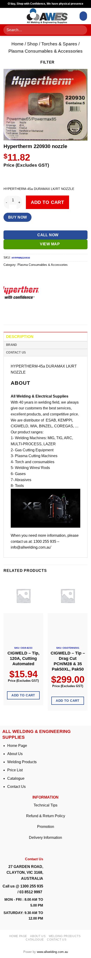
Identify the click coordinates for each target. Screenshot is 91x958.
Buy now (17, 217)
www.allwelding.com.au (52, 952)
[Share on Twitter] (24, 314)
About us (38, 936)
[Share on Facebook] (16, 314)
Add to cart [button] (23, 695)
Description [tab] (20, 336)
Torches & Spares (59, 43)
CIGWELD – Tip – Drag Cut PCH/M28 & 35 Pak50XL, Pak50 (68, 661)
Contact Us (16, 787)
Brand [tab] (11, 345)
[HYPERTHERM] (21, 292)
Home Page (17, 746)
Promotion (45, 827)
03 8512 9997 (31, 892)
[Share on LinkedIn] (50, 314)
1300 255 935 (31, 886)
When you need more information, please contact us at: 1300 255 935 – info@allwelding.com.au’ (45, 541)
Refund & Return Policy (45, 816)
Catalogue (15, 778)
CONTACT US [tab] (16, 352)
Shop (32, 43)
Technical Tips (45, 805)
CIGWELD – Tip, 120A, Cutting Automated (23, 658)
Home (17, 43)
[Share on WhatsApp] (8, 314)
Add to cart (47, 202)
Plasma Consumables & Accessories (45, 51)
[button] (9, 15)
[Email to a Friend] (33, 314)
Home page (18, 936)
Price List (15, 770)
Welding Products (22, 762)
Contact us (56, 939)
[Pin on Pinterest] (41, 314)
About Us (15, 754)
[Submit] (82, 30)
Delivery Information (45, 838)
